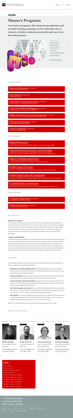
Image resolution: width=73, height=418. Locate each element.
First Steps (7, 365)
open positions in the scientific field (25, 285)
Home (3, 408)
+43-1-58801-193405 (8, 351)
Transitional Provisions (11, 370)
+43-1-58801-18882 (43, 351)
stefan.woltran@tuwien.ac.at (28, 349)
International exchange (42, 268)
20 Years (12, 411)
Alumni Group (40, 408)
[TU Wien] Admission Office (12, 379)
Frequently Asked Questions (57, 53)
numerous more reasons (27, 299)
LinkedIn (31, 408)
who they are (37, 290)
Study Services (8, 368)
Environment (53, 50)
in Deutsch (59, 60)
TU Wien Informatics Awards (36, 276)
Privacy (23, 408)
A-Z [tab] (62, 5)
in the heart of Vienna (41, 295)
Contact (9, 408)
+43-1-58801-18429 (25, 351)
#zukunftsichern (22, 411)
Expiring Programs (55, 55)
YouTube (4, 411)
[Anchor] (21, 82)
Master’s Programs (55, 43)
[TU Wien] (4, 4)
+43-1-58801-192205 (61, 351)
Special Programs (54, 45)
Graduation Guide (9, 372)
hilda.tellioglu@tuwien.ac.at (10, 349)
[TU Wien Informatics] (15, 4)
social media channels (45, 292)
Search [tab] (68, 5)
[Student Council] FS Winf (12, 386)
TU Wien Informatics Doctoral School (27, 283)
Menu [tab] (57, 5)
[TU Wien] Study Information (13, 382)
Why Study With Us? (55, 48)
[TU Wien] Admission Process (13, 377)
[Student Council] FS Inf (11, 384)
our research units (54, 290)
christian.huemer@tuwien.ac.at (46, 349)
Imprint (16, 408)
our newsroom (33, 292)
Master (11, 15)
